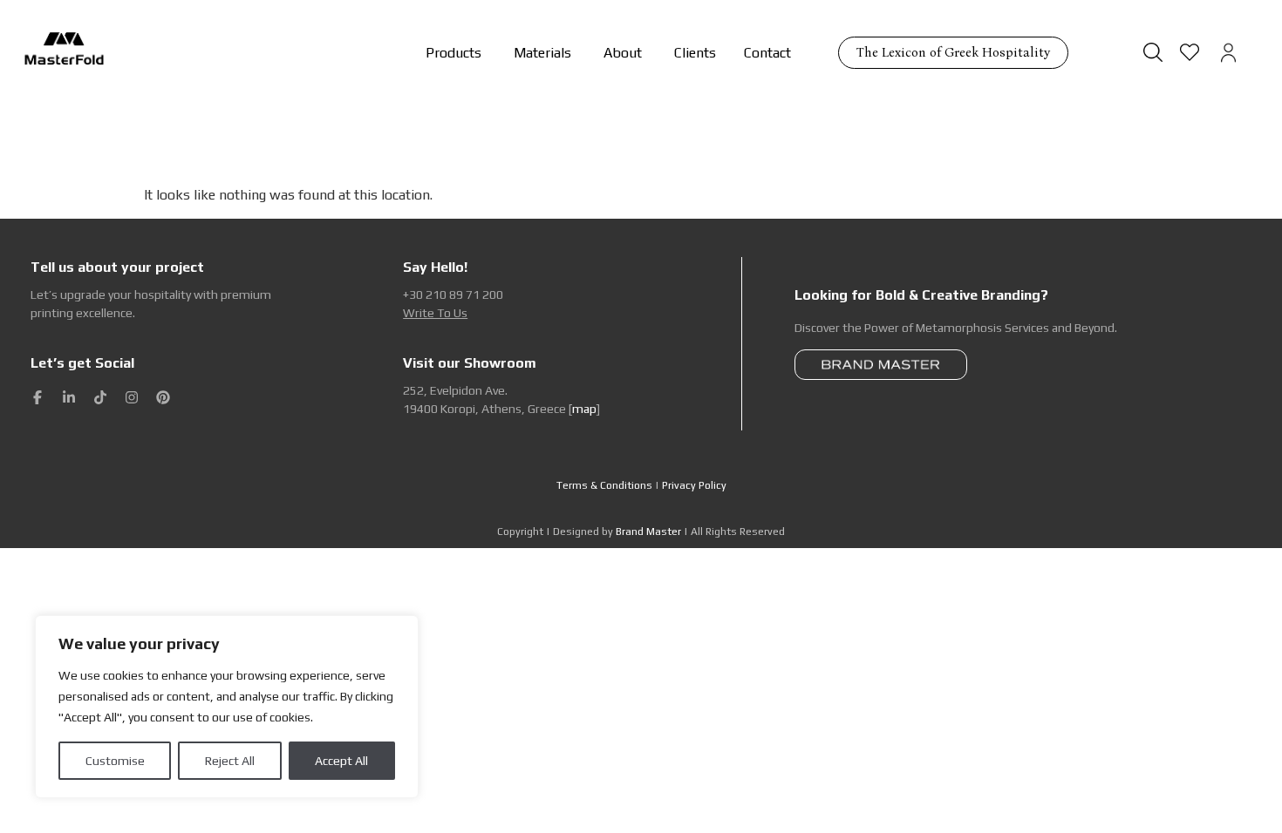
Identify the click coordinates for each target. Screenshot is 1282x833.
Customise (115, 761)
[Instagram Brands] (132, 397)
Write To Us (435, 313)
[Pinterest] (163, 397)
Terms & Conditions (604, 485)
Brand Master (648, 531)
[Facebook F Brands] (37, 397)
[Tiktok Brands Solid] (100, 397)
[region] (227, 706)
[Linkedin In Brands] (69, 397)
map (584, 409)
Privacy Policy (694, 485)
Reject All (230, 761)
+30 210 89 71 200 (453, 294)
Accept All (341, 761)
